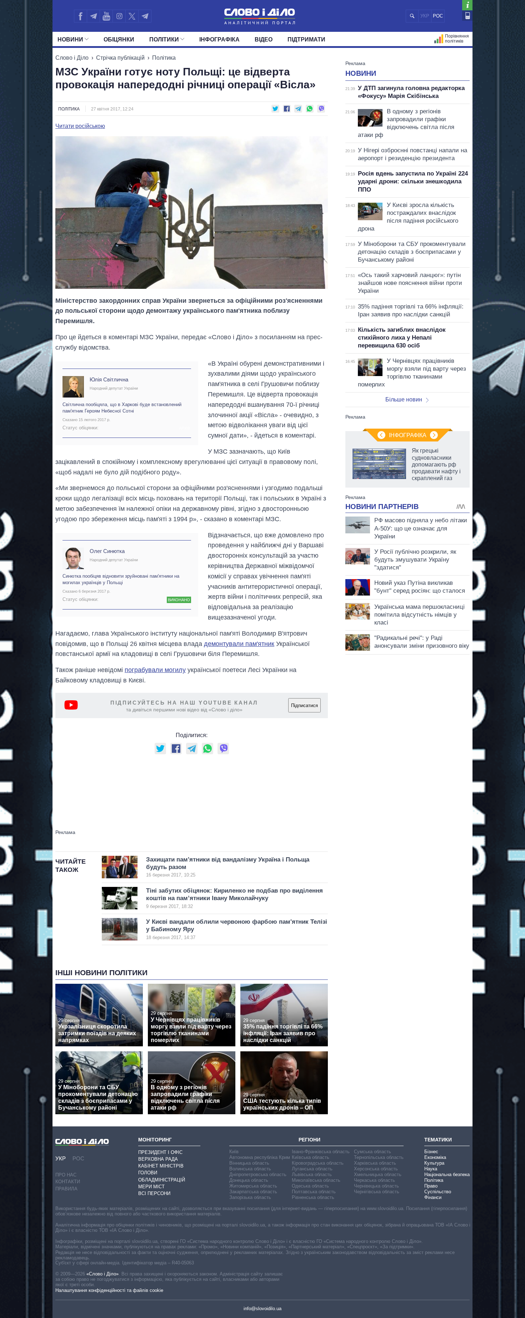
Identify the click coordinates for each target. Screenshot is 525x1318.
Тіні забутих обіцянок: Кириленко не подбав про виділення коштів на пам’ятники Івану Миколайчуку (234, 898)
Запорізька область (250, 1197)
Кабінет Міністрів (161, 1166)
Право (431, 1186)
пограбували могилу (155, 669)
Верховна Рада (158, 1159)
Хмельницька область (377, 1174)
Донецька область (248, 1180)
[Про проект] (467, 5)
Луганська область (312, 1168)
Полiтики (164, 39)
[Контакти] (467, 15)
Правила (66, 1188)
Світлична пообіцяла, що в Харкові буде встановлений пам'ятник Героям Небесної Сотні (121, 408)
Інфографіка (219, 39)
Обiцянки (119, 39)
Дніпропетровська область (257, 1174)
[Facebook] (80, 16)
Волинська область (250, 1168)
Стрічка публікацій (120, 58)
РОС (438, 16)
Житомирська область (253, 1186)
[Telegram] (93, 16)
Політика (164, 58)
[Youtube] (106, 16)
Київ (234, 1151)
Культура (434, 1163)
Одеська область (310, 1186)
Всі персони (154, 1193)
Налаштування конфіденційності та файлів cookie (109, 1290)
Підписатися (304, 705)
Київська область (310, 1157)
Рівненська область (313, 1197)
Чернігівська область (376, 1191)
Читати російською (80, 126)
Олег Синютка (107, 551)
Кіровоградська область (318, 1163)
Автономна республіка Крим (259, 1157)
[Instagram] (119, 16)
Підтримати (306, 39)
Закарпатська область (253, 1191)
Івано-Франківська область (321, 1151)
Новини (70, 39)
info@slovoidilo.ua (262, 1308)
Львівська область (312, 1174)
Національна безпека (447, 1174)
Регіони (309, 1139)
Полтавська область (314, 1191)
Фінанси (432, 1197)
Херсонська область (376, 1168)
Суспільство (437, 1191)
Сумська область (372, 1151)
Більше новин (403, 399)
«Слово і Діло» (102, 1274)
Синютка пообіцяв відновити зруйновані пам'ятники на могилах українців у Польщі (120, 579)
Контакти (67, 1181)
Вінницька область (249, 1163)
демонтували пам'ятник (239, 643)
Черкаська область (374, 1180)
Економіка (435, 1157)
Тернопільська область (379, 1157)
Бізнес (431, 1151)
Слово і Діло (72, 58)
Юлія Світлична (109, 379)
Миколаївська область (316, 1180)
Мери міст (151, 1186)
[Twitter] (132, 16)
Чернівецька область (376, 1186)
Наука (430, 1168)
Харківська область (375, 1163)
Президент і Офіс (160, 1152)
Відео (263, 39)
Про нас (65, 1175)
